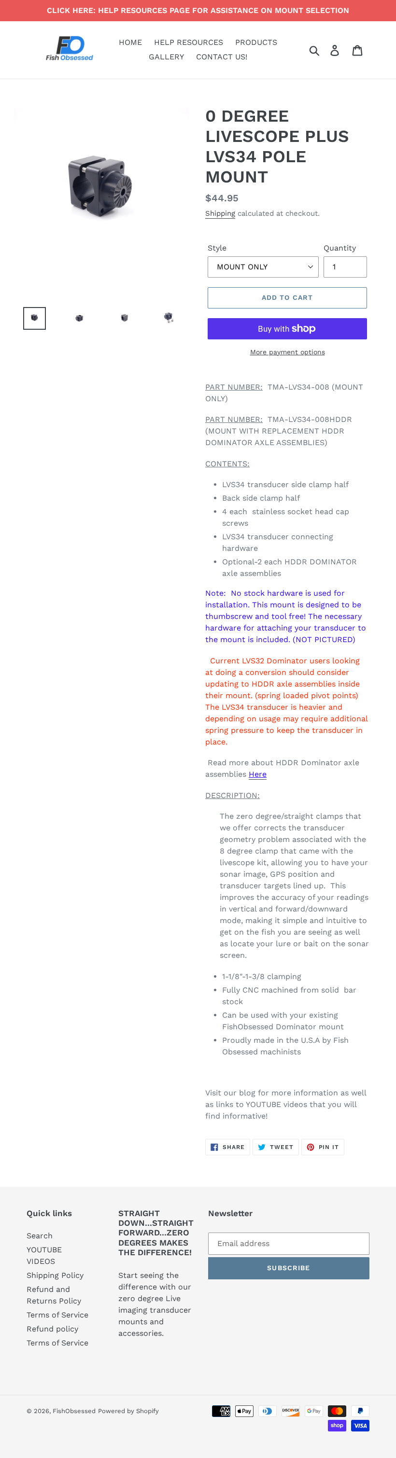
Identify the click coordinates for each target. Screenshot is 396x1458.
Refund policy (52, 1328)
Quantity (340, 247)
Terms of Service (57, 1314)
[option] (27, 318)
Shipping (220, 213)
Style (217, 247)
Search (40, 1235)
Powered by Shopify (128, 1411)
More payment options (287, 352)
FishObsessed (74, 1411)
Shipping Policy (55, 1275)
